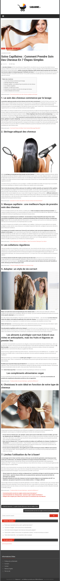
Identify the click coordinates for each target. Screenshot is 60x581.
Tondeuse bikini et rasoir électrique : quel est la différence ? (24, 381)
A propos (7, 563)
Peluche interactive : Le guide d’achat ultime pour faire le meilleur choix (20, 506)
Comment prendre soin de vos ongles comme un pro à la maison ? (20, 493)
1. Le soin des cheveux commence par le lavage (14, 80)
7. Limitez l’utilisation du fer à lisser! (11, 90)
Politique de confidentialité (11, 561)
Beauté (3, 48)
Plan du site (7, 571)
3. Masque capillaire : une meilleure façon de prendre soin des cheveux (19, 84)
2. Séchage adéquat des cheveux (10, 82)
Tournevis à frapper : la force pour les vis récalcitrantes (18, 527)
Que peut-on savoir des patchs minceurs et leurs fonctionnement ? (26, 200)
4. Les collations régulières (9, 85)
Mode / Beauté (17, 48)
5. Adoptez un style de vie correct (11, 87)
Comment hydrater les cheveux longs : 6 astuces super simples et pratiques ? (23, 494)
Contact (6, 566)
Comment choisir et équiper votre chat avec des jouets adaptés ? (20, 530)
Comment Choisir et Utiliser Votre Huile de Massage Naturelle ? (25, 128)
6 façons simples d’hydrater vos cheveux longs (22, 265)
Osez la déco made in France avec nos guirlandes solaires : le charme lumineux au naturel (26, 532)
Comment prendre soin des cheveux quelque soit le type (23, 94)
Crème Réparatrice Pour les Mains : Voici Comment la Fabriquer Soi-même (28, 241)
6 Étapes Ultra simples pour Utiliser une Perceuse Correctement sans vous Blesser (24, 496)
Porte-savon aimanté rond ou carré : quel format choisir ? (19, 525)
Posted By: (4, 64)
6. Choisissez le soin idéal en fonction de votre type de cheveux (17, 89)
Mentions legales (9, 568)
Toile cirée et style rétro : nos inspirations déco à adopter (18, 535)
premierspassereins (7, 543)
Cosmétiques (9, 48)
